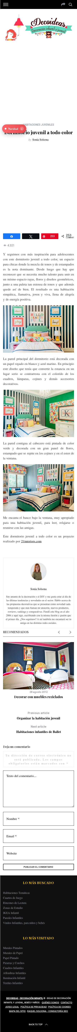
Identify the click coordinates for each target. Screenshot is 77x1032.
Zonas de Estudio (13, 908)
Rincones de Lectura (14, 903)
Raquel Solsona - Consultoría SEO (47, 1011)
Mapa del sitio (17, 1011)
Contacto (66, 1002)
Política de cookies (59, 1007)
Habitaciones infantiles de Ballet (38, 729)
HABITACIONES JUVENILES (38, 124)
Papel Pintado (11, 958)
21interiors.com (31, 541)
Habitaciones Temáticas (16, 893)
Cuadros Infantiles (13, 968)
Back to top (36, 1024)
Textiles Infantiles (13, 983)
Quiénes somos (50, 1002)
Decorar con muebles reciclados (38, 697)
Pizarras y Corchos (13, 963)
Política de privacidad (34, 1007)
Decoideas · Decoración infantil (24, 998)
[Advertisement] (38, 79)
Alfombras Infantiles (14, 973)
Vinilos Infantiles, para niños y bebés (24, 923)
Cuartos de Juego (13, 898)
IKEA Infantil (11, 913)
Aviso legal (12, 1007)
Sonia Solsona (40, 139)
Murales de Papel (13, 953)
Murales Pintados (13, 948)
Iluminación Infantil (14, 978)
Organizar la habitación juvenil (38, 715)
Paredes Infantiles (13, 918)
